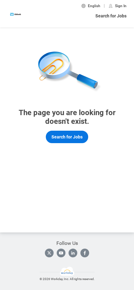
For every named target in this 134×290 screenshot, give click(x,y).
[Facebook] (84, 253)
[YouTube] (61, 253)
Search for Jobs (111, 15)
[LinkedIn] (73, 253)
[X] (49, 253)
